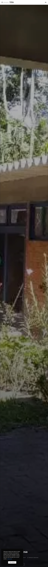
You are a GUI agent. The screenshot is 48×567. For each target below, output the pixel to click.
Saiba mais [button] (9, 558)
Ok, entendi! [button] (12, 562)
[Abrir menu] (46, 2)
